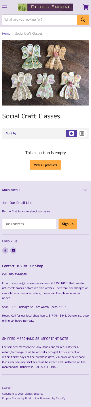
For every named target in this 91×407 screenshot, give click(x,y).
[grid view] (71, 133)
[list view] (82, 133)
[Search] (83, 20)
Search (6, 388)
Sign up (68, 224)
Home (6, 33)
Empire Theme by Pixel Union (20, 398)
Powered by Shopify (52, 398)
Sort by (11, 133)
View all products (45, 165)
